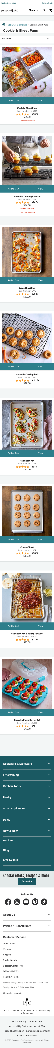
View (40, 101)
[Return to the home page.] (3, 24)
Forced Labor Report (14, 1031)
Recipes (8, 840)
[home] (27, 1002)
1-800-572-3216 (10, 977)
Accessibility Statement (20, 1026)
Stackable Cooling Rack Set (27, 197)
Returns (7, 949)
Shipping (7, 954)
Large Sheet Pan (27, 288)
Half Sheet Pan (27, 461)
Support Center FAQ (13, 965)
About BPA (39, 1026)
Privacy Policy (19, 1021)
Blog (6, 850)
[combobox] (27, 764)
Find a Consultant (8, 3)
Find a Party (47, 3)
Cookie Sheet (27, 547)
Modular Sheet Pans (27, 108)
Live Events (10, 859)
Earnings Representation (38, 1031)
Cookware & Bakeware (17, 25)
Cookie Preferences (27, 1035)
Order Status (9, 943)
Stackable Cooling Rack (27, 374)
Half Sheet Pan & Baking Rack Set (27, 634)
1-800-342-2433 (10, 971)
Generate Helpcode (12, 993)
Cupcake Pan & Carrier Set (27, 720)
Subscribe (27, 881)
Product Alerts (10, 960)
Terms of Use (35, 1021)
